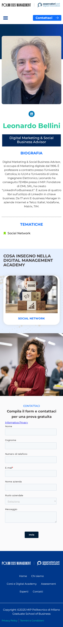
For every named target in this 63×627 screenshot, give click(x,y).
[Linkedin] (32, 114)
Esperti (24, 591)
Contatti (38, 591)
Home (23, 576)
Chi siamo (37, 576)
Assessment (48, 583)
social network (31, 318)
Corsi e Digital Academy (22, 583)
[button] (5, 18)
